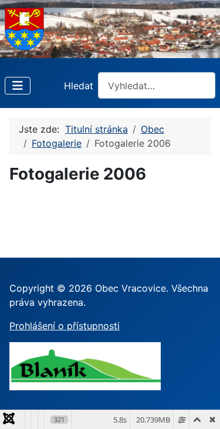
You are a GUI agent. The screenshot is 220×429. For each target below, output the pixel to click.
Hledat (78, 86)
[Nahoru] (199, 407)
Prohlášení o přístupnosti (64, 326)
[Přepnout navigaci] (18, 85)
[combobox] (156, 85)
